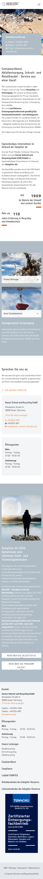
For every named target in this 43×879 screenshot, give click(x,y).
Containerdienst (9, 761)
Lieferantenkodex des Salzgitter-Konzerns (21, 788)
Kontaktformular (9, 714)
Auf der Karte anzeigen (17, 415)
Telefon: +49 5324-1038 (18, 42)
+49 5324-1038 (13, 420)
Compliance (7, 768)
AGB (5, 868)
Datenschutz (34, 868)
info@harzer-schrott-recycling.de (22, 426)
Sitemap (12, 868)
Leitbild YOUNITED (10, 775)
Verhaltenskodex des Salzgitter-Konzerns (20, 781)
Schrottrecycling (9, 751)
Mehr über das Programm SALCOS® (21, 665)
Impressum (22, 868)
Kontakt (5, 689)
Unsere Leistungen (10, 743)
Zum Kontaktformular (16, 390)
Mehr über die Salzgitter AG (21, 655)
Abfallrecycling (8, 755)
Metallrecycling (8, 748)
